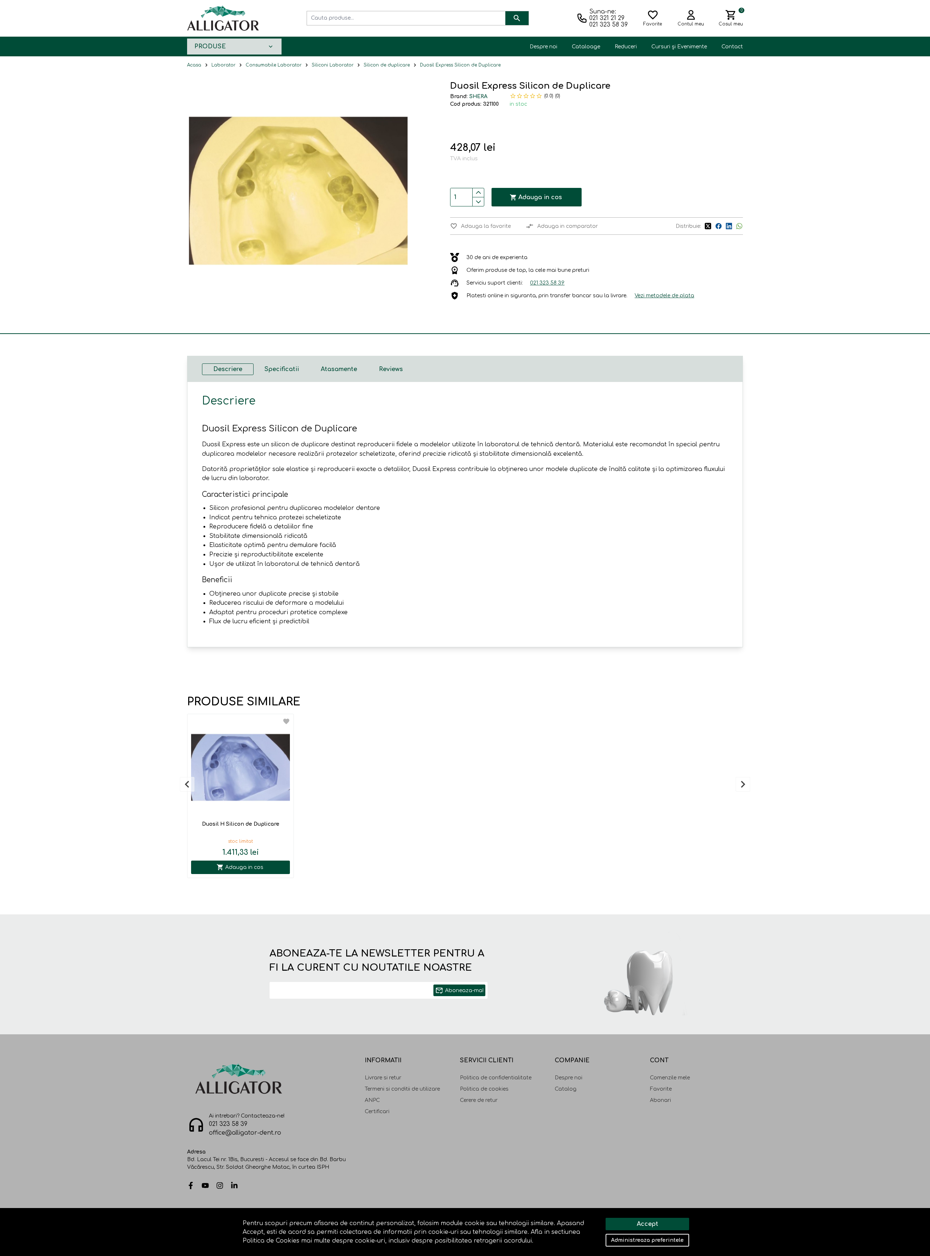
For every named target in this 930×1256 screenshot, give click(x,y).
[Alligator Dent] (223, 18)
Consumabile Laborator (274, 65)
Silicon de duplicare (387, 65)
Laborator (223, 65)
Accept (647, 1224)
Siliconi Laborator (332, 65)
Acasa (194, 65)
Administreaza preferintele (647, 1240)
